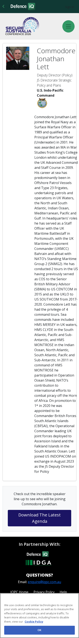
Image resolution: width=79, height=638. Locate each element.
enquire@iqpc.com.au (44, 582)
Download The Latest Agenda (39, 518)
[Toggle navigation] (68, 26)
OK (39, 630)
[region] (39, 615)
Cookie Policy (34, 621)
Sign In (69, 7)
